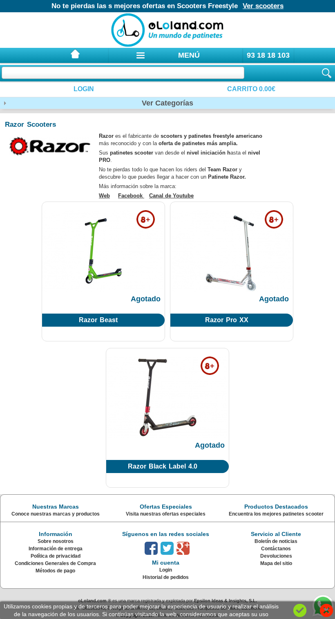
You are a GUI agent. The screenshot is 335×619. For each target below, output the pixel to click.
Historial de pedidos (166, 577)
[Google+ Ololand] (183, 548)
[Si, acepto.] (299, 610)
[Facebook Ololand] (151, 548)
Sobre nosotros (56, 541)
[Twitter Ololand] (167, 548)
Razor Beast (98, 319)
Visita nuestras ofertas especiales (165, 514)
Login (84, 88)
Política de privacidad (55, 556)
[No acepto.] (326, 610)
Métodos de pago (55, 571)
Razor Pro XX (226, 319)
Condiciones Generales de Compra (55, 563)
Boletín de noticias (276, 541)
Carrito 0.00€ (251, 88)
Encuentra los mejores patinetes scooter (276, 514)
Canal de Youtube (171, 196)
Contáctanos (276, 549)
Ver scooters (263, 6)
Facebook (131, 196)
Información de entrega (56, 549)
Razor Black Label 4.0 (162, 466)
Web (104, 196)
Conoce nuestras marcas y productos (55, 514)
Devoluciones (276, 556)
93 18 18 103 (268, 55)
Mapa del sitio (276, 563)
